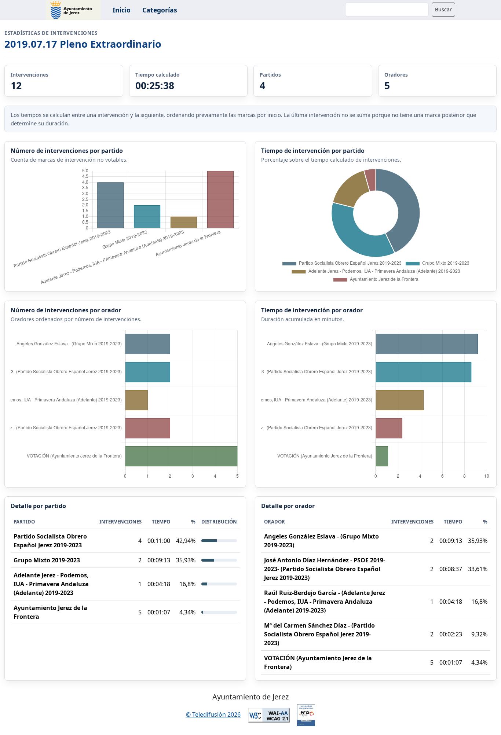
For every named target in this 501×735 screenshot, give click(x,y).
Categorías (159, 9)
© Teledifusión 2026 (213, 714)
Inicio (122, 9)
